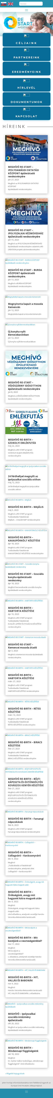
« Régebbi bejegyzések (14, 1073)
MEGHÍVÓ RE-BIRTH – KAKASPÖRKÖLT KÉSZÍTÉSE (24, 539)
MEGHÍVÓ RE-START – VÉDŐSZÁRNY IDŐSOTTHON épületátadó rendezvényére (24, 385)
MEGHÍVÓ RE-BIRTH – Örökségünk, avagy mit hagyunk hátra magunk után (25, 895)
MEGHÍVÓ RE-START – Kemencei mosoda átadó (22, 646)
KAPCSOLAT (26, 116)
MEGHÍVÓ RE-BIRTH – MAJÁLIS (25, 506)
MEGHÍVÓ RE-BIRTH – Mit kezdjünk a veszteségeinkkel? (25, 939)
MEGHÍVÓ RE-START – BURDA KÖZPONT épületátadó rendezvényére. (25, 273)
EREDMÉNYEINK (26, 71)
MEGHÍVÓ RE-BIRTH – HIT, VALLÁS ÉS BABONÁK (23, 979)
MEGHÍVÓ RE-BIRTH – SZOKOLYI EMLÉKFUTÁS (22, 441)
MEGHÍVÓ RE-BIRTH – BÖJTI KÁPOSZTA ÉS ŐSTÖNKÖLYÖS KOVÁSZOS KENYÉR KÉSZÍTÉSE (26, 782)
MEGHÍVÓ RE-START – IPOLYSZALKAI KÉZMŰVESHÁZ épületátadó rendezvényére (25, 233)
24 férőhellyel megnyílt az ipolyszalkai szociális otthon (24, 478)
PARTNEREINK (26, 57)
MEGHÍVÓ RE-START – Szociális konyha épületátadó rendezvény (26, 577)
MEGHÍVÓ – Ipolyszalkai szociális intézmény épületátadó (21, 1017)
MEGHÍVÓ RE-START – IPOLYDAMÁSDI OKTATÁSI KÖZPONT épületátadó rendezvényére (23, 171)
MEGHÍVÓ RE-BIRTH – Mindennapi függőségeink (23, 1049)
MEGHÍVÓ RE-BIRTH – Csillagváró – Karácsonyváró (24, 854)
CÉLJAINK (26, 43)
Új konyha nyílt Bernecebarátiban (18, 333)
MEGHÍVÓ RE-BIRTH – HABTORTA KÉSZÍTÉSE (21, 609)
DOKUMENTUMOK (27, 102)
